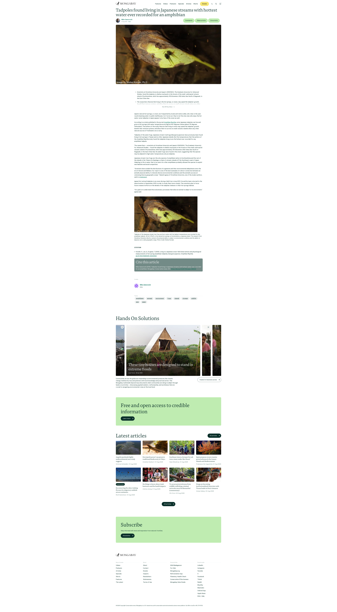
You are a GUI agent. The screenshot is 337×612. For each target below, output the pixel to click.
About (145, 565)
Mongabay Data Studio (177, 582)
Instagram (200, 568)
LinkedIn (200, 565)
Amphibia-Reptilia (170, 122)
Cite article (214, 20)
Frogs (169, 298)
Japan (144, 302)
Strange (185, 298)
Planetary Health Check (178, 576)
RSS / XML (201, 596)
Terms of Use (147, 582)
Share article (201, 20)
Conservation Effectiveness (179, 579)
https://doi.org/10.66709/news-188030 (183, 269)
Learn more (126, 418)
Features (158, 4)
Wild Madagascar (176, 565)
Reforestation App (176, 574)
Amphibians (140, 298)
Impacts (145, 574)
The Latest (119, 582)
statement (143, 177)
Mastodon (200, 588)
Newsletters (147, 576)
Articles (188, 4)
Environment (160, 298)
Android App (201, 590)
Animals (149, 298)
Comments (188, 20)
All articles (213, 435)
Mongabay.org (175, 571)
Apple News (201, 593)
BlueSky (200, 585)
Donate (204, 4)
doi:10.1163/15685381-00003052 (146, 256)
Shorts (195, 4)
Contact (145, 568)
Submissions (147, 579)
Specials (181, 4)
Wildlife (193, 298)
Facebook (200, 576)
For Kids (173, 568)
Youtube (200, 571)
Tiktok (199, 579)
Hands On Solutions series (208, 380)
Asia (129, 21)
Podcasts (173, 4)
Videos (165, 4)
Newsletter (126, 535)
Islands (177, 298)
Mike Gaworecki (126, 19)
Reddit (199, 582)
